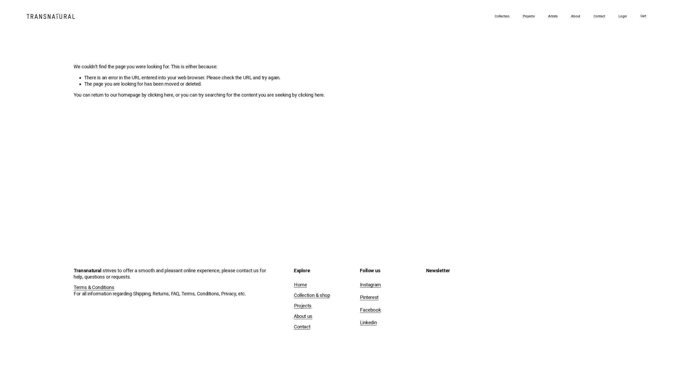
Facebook (370, 310)
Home (300, 284)
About (575, 16)
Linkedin (368, 322)
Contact (599, 16)
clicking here (160, 95)
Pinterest (369, 297)
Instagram (370, 284)
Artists (553, 16)
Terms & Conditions (94, 287)
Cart (643, 16)
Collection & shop (312, 295)
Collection (502, 16)
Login (623, 16)
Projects (529, 16)
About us (303, 316)
